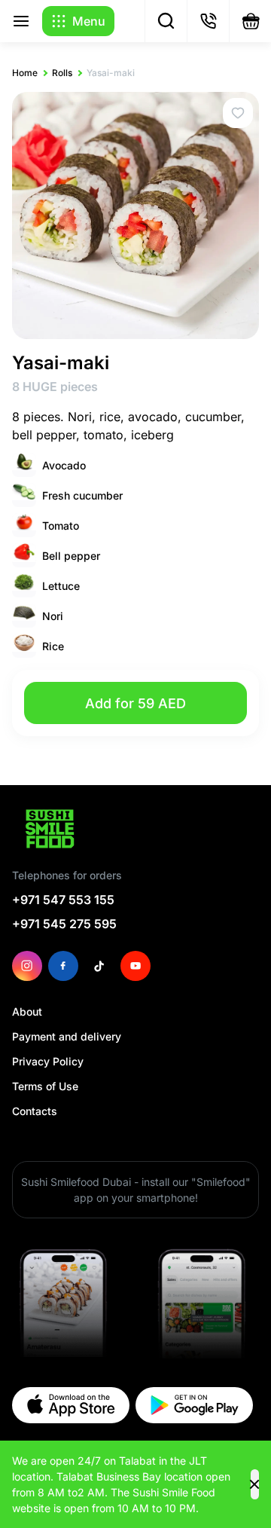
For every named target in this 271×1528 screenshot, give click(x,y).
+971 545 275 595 (64, 923)
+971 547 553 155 (63, 899)
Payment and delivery (66, 1036)
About (27, 1011)
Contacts (34, 1111)
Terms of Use (45, 1086)
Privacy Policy (48, 1061)
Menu (88, 21)
